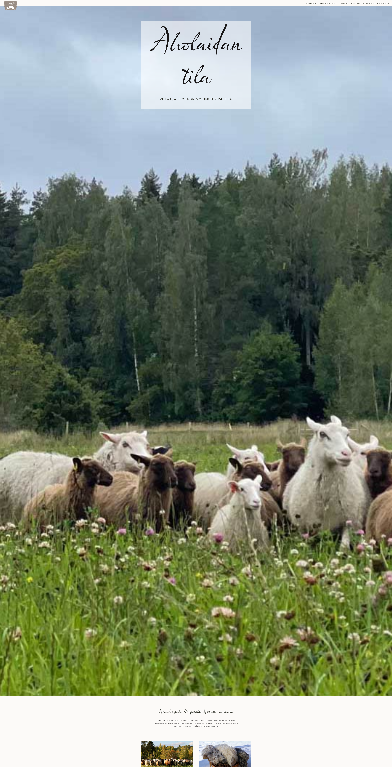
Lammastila (311, 3)
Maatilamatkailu (327, 3)
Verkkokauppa (357, 3)
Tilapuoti (344, 3)
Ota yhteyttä (383, 3)
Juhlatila (370, 3)
